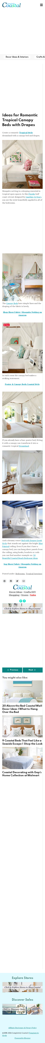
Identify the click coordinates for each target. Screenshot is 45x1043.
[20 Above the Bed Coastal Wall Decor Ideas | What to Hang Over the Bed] (22, 691)
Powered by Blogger (22, 1038)
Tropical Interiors (34, 573)
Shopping (14, 594)
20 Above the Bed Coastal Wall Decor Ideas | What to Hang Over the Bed (22, 709)
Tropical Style (26, 132)
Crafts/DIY (30, 591)
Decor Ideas (15, 591)
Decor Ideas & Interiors (17, 57)
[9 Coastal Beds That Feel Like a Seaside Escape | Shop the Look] (22, 726)
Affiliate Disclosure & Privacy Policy (22, 1028)
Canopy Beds (12, 303)
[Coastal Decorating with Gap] (22, 758)
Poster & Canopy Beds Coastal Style (22, 384)
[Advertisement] (22, 32)
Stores (24, 594)
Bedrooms (20, 573)
